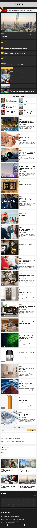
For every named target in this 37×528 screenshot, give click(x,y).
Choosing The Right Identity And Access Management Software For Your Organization (26, 338)
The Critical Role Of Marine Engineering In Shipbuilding (15, 35)
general (4, 41)
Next (22, 427)
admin (9, 37)
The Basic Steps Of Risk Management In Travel (25, 384)
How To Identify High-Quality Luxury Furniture (26, 276)
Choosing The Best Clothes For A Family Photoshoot (26, 183)
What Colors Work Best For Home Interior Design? (26, 291)
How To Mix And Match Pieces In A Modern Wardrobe (27, 307)
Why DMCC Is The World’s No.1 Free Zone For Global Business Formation (17, 58)
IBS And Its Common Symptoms (24, 214)
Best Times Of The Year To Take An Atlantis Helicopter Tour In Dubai (27, 168)
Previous (15, 427)
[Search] (35, 8)
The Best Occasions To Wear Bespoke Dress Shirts (21, 10)
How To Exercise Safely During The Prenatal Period (27, 260)
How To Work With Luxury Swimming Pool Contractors (26, 122)
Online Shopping (3, 455)
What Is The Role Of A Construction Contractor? (26, 415)
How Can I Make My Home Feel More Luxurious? (27, 245)
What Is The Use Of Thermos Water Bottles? (26, 399)
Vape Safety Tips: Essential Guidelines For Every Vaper (26, 353)
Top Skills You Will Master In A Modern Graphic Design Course (15, 64)
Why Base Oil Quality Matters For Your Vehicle (26, 230)
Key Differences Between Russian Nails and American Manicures (26, 137)
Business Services (4, 449)
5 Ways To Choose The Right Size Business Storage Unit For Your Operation (29, 112)
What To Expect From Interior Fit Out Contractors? (27, 322)
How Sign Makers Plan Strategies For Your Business (27, 199)
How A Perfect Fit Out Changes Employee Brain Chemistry (14, 48)
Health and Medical (4, 454)
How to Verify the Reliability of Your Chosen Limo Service (27, 152)
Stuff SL (18, 4)
